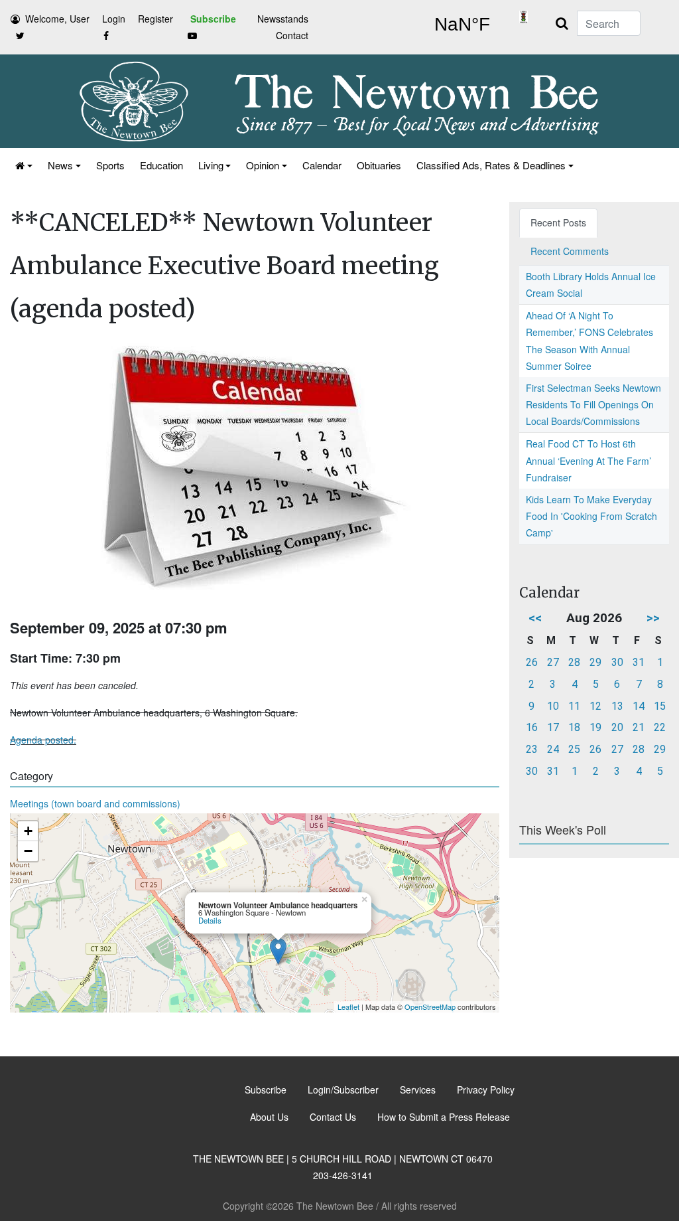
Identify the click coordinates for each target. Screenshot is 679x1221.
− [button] (28, 851)
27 (553, 662)
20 (617, 727)
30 (617, 662)
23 (532, 749)
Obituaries (379, 165)
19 (595, 727)
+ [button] (28, 831)
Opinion (262, 165)
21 (639, 727)
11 (574, 706)
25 (574, 749)
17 (553, 727)
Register (155, 18)
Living (210, 165)
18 (574, 727)
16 (532, 727)
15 (660, 706)
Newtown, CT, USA (461, 24)
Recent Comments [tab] (569, 251)
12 (595, 706)
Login (113, 18)
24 (553, 749)
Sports (110, 165)
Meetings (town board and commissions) (95, 803)
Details (209, 920)
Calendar (321, 165)
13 (617, 706)
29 (595, 662)
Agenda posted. (43, 739)
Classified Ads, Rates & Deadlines (491, 165)
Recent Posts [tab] (558, 222)
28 (574, 662)
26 (532, 662)
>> (653, 617)
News (60, 165)
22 (660, 727)
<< (535, 617)
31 (639, 662)
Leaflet (348, 1006)
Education (161, 165)
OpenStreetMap (430, 1006)
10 (553, 706)
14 (639, 706)
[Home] (23, 165)
